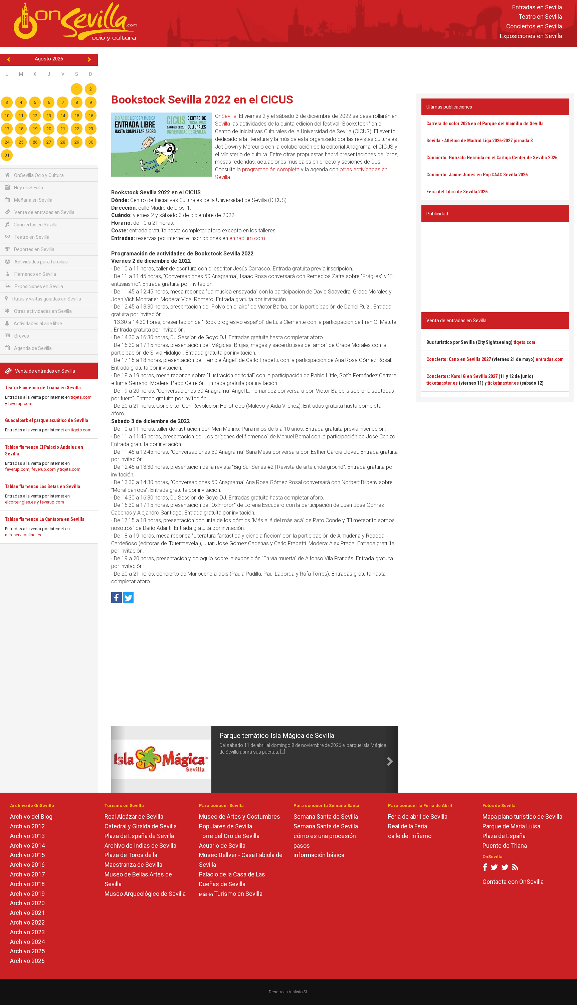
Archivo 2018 (27, 883)
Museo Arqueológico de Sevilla (145, 893)
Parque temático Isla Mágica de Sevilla (276, 736)
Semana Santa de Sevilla (326, 816)
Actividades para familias (40, 261)
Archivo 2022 (27, 922)
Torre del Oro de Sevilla (229, 835)
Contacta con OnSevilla (513, 881)
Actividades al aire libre (37, 323)
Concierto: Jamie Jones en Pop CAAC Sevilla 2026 (477, 174)
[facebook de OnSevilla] (485, 868)
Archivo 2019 (27, 893)
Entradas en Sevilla (537, 7)
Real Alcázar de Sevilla (134, 816)
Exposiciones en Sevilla (531, 35)
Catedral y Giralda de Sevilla (141, 826)
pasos (302, 845)
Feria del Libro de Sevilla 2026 (457, 191)
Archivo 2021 (27, 912)
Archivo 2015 (27, 854)
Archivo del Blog (31, 816)
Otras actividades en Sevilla (42, 311)
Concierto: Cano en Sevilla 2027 (458, 359)
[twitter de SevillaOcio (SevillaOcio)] (505, 868)
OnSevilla (225, 116)
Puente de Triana (505, 845)
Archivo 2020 (27, 903)
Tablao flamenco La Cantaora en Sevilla (44, 519)
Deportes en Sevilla (33, 249)
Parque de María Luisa (511, 826)
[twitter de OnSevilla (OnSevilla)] (494, 868)
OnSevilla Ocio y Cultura (38, 175)
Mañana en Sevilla (32, 200)
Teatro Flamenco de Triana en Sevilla (43, 387)
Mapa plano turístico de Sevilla (522, 816)
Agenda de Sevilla (32, 348)
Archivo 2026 (27, 960)
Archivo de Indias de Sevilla (140, 845)
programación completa (271, 169)
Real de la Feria (407, 826)
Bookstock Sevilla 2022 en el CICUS (202, 99)
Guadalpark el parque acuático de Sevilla (46, 420)
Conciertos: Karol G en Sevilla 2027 (462, 376)
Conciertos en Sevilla (534, 26)
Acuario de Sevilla (222, 845)
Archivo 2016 (27, 864)
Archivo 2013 (27, 835)
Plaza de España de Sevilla (139, 835)
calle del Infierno (409, 835)
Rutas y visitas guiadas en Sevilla (46, 299)
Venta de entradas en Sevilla (43, 212)
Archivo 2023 (27, 932)
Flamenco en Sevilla (34, 274)
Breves (21, 336)
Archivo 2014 (27, 845)
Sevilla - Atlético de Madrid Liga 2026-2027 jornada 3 (479, 140)
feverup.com (20, 403)
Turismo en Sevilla (238, 893)
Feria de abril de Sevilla (417, 816)
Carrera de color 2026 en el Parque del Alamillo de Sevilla (485, 123)
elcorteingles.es (20, 502)
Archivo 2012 (27, 826)
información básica (319, 854)
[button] (118, 759)
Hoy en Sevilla (28, 187)
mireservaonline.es (23, 534)
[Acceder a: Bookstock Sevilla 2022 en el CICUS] (161, 145)
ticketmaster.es (442, 383)
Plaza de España (504, 835)
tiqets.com (81, 397)
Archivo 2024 (27, 941)
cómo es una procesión (325, 835)
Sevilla (222, 124)
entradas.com (550, 359)
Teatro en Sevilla (540, 16)
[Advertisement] (337, 69)
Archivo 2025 (27, 951)
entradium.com (247, 238)
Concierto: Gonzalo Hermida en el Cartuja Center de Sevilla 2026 (491, 157)
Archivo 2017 (27, 874)
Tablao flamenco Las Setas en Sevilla (42, 486)
